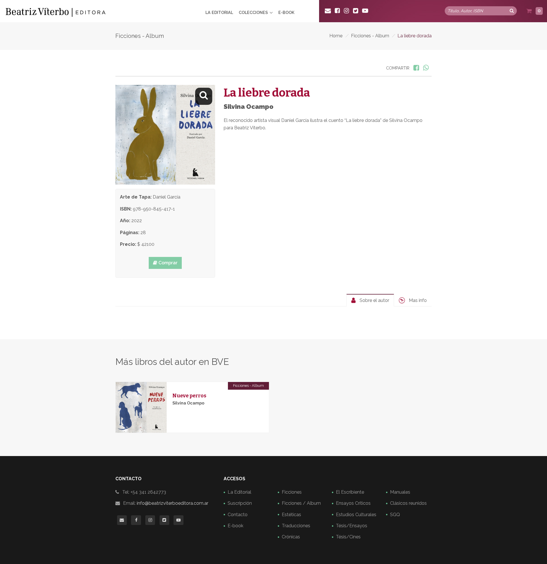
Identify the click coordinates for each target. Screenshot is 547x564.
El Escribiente (350, 492)
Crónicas (291, 537)
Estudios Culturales (356, 514)
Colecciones (253, 12)
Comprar (167, 262)
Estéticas (291, 514)
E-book (286, 12)
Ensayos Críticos (353, 503)
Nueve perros (189, 396)
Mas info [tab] (417, 300)
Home (335, 35)
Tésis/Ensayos (351, 525)
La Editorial (219, 12)
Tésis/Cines (348, 537)
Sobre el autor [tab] (373, 300)
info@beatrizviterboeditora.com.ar (172, 503)
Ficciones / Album (301, 503)
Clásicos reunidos (408, 503)
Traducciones (296, 525)
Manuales (400, 492)
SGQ (395, 514)
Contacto (238, 514)
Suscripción (240, 503)
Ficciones (292, 492)
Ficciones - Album (370, 35)
